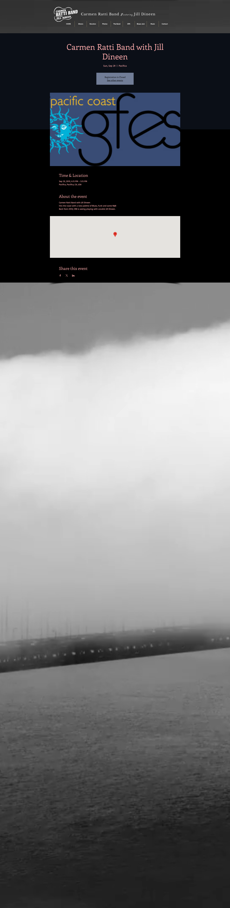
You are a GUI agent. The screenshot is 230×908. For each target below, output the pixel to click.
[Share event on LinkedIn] (73, 275)
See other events (115, 80)
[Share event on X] (66, 275)
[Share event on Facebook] (60, 275)
